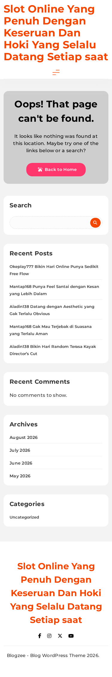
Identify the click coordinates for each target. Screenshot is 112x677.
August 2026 (24, 437)
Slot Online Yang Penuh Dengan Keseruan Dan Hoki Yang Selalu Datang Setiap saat (56, 32)
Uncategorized (24, 517)
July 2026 (20, 450)
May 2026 (20, 476)
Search (21, 205)
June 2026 (21, 463)
